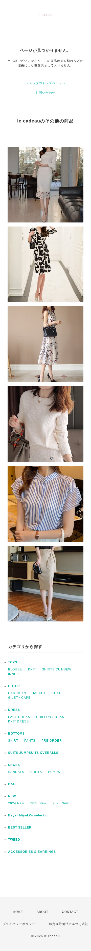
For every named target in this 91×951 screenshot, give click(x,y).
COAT (56, 693)
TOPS (12, 662)
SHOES (14, 765)
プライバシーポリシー (19, 924)
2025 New (38, 803)
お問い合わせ (45, 92)
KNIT (32, 669)
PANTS (29, 740)
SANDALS (16, 772)
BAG (12, 784)
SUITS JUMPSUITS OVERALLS (33, 753)
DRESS (14, 710)
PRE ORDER (51, 740)
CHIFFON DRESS (50, 717)
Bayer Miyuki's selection (29, 815)
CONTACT (70, 912)
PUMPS (54, 772)
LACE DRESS (19, 717)
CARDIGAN (17, 693)
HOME (18, 912)
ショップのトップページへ (45, 83)
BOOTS (36, 772)
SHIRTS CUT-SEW (56, 669)
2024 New (16, 803)
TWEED (14, 839)
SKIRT (13, 740)
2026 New (61, 803)
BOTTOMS (16, 733)
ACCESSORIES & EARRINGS (32, 852)
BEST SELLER (20, 827)
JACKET (39, 693)
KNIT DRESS (18, 721)
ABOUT (42, 912)
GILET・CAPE (19, 697)
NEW (12, 796)
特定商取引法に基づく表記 (68, 924)
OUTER (14, 686)
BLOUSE (15, 669)
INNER (13, 674)
